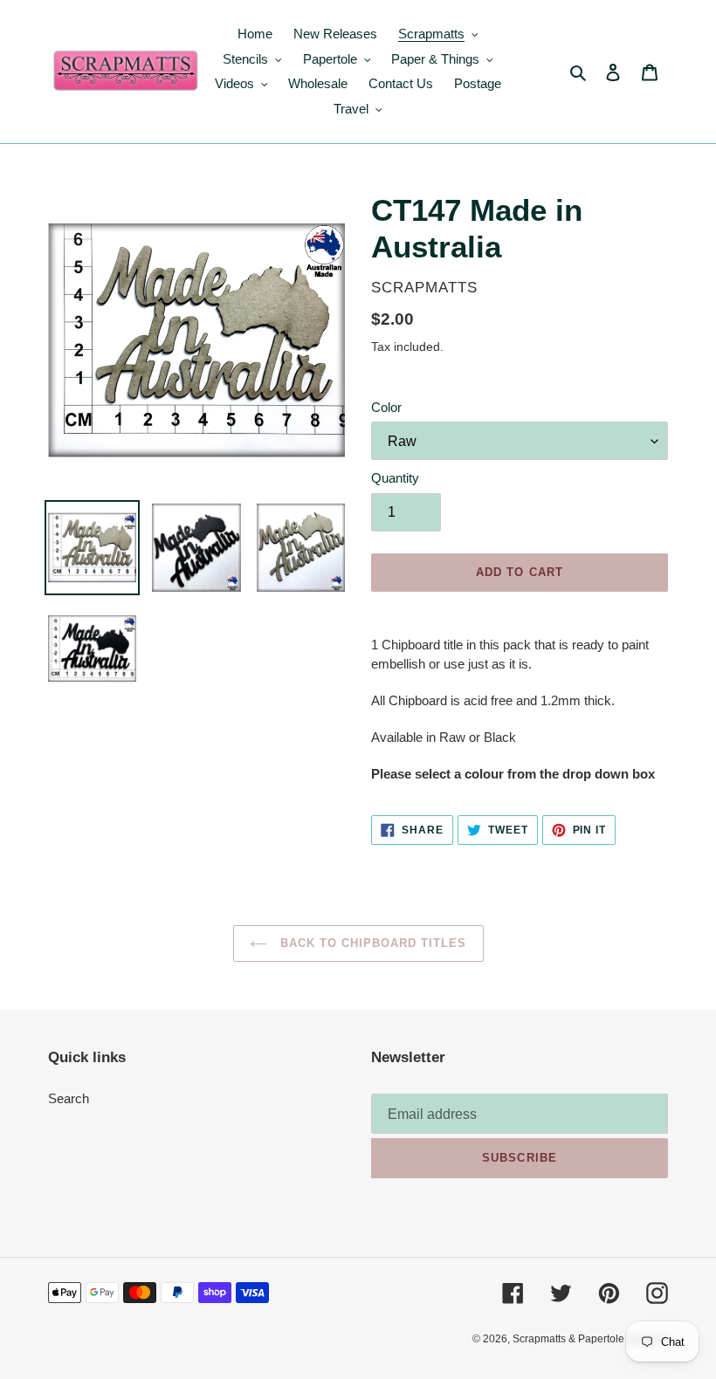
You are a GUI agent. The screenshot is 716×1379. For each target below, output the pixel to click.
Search (68, 1098)
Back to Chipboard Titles (371, 943)
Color (386, 407)
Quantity (395, 477)
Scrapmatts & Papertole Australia (590, 1339)
